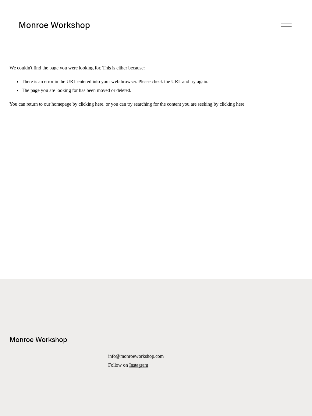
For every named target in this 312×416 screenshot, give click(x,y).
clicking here (91, 104)
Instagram (138, 365)
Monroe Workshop (54, 24)
